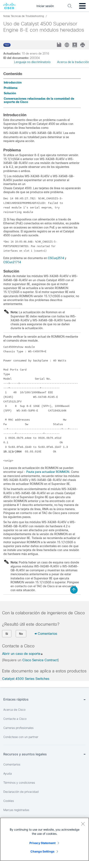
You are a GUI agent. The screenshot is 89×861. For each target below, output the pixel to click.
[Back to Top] (74, 590)
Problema (10, 88)
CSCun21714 (12, 262)
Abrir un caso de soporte (21, 653)
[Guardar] (59, 45)
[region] (44, 839)
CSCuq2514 (56, 258)
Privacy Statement (42, 843)
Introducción (13, 82)
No (21, 633)
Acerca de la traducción (73, 62)
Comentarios (47, 633)
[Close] (83, 824)
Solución (10, 93)
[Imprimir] (83, 44)
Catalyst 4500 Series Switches (25, 678)
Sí (6, 633)
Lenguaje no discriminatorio (32, 62)
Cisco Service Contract (40, 660)
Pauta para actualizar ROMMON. (48, 472)
